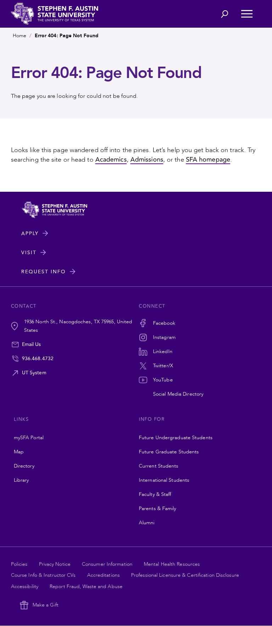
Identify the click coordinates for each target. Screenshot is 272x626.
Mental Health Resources (172, 564)
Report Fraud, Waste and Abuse (86, 586)
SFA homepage (208, 159)
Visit (28, 252)
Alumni (147, 522)
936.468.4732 (37, 358)
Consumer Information (107, 564)
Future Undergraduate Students (175, 437)
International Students (164, 480)
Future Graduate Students (169, 451)
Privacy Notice (54, 564)
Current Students (158, 466)
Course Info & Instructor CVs (43, 575)
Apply (30, 233)
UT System (34, 372)
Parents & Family (157, 508)
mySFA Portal (29, 437)
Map (19, 451)
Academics (111, 159)
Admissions (146, 159)
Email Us (31, 344)
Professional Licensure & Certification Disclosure (185, 575)
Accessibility (24, 586)
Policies (19, 564)
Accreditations (103, 575)
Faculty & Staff (155, 494)
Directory (24, 466)
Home (19, 35)
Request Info (43, 271)
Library (21, 480)
